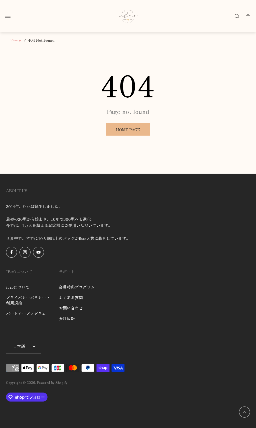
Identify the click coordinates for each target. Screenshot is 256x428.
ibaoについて (18, 287)
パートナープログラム (26, 313)
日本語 (19, 346)
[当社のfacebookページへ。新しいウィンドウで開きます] (11, 252)
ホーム (16, 40)
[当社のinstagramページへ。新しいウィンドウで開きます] (25, 252)
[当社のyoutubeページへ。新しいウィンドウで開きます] (38, 252)
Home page (128, 129)
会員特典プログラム (77, 287)
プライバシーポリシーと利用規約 (28, 300)
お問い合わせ (71, 308)
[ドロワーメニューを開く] (7, 16)
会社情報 (67, 318)
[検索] (237, 16)
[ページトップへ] (244, 412)
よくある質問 (71, 297)
